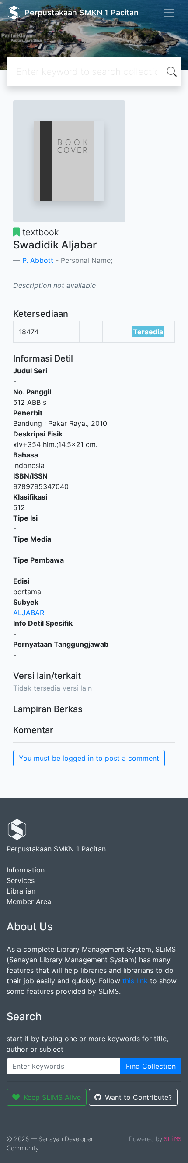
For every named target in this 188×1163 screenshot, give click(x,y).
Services (21, 880)
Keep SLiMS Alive (52, 1097)
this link (135, 980)
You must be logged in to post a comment (89, 758)
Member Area (29, 901)
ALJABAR (28, 612)
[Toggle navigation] (169, 12)
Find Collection (151, 1066)
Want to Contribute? (138, 1097)
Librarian (21, 890)
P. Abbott (37, 260)
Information (26, 869)
